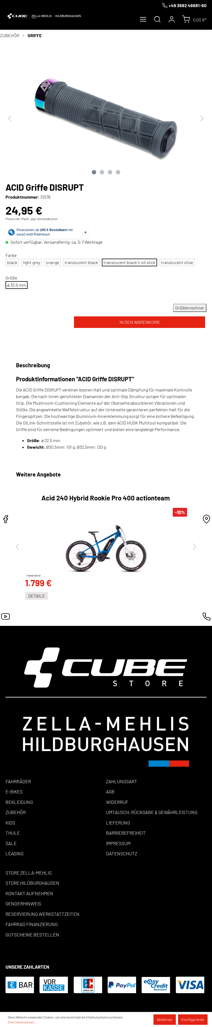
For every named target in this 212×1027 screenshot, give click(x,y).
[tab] (34, 365)
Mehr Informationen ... (22, 1022)
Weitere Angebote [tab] (38, 474)
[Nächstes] (202, 118)
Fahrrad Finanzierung (32, 924)
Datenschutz (121, 853)
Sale (11, 843)
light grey (31, 262)
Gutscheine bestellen (32, 934)
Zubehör (16, 812)
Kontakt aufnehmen (29, 893)
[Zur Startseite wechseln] (44, 16)
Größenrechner (189, 307)
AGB (110, 791)
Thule (13, 833)
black (12, 262)
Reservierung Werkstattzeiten (43, 914)
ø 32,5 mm (16, 284)
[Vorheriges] (10, 118)
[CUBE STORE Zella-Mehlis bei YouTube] (5, 618)
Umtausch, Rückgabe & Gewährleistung (151, 812)
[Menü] (143, 19)
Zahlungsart (121, 781)
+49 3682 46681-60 (187, 5)
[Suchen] (157, 19)
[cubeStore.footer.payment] (106, 706)
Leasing (14, 853)
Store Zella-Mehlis (29, 872)
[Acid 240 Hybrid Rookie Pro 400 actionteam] (106, 545)
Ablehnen (165, 1019)
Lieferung (118, 822)
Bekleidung (19, 802)
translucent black (81, 262)
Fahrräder (18, 781)
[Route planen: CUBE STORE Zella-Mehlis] (206, 520)
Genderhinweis (23, 903)
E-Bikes (14, 791)
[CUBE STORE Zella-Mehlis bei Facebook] (5, 520)
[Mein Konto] (172, 19)
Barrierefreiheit (126, 833)
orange (52, 262)
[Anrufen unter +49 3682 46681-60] (206, 618)
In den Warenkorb (140, 322)
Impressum (118, 843)
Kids (10, 822)
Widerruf (117, 802)
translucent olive (177, 262)
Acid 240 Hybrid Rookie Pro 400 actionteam (105, 498)
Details (36, 595)
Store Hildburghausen (32, 883)
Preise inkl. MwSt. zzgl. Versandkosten (31, 219)
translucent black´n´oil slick (129, 262)
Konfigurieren (192, 1019)
